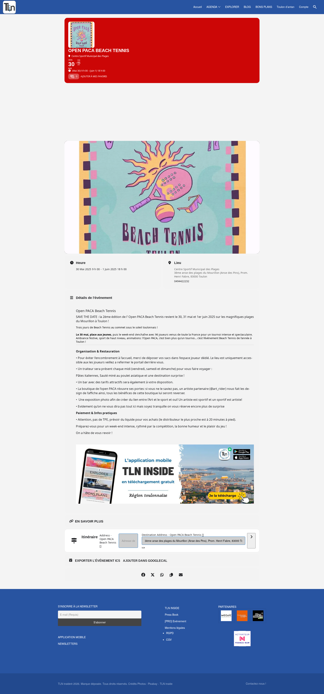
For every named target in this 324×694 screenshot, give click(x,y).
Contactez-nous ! (256, 683)
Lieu (177, 263)
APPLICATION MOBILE (72, 637)
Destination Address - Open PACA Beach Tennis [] (173, 535)
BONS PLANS (264, 7)
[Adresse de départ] (251, 540)
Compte (303, 7)
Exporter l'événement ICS (97, 560)
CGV (169, 639)
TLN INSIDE (172, 608)
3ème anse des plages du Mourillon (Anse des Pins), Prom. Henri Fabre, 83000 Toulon (211, 274)
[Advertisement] (162, 112)
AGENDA (211, 7)
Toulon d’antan (285, 7)
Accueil (197, 7)
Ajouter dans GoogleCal (145, 560)
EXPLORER (232, 7)
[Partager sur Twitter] (152, 575)
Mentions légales (175, 628)
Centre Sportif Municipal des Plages (196, 269)
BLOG (247, 7)
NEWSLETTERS (67, 644)
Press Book (171, 614)
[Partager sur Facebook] (143, 575)
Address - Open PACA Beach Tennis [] (108, 541)
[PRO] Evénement (175, 621)
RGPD (170, 633)
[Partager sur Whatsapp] (162, 575)
